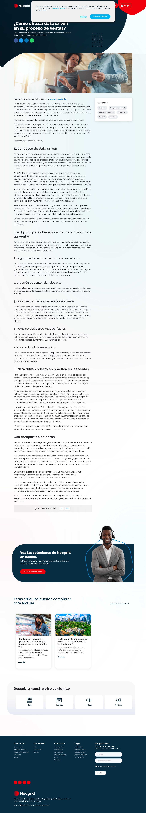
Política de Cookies (80, 749)
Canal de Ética (79, 747)
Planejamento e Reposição (117, 108)
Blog (35, 747)
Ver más (21, 662)
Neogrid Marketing (58, 99)
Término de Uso (79, 757)
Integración (102, 108)
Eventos (36, 752)
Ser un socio (17, 754)
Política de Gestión (80, 752)
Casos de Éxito (38, 749)
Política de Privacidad (81, 754)
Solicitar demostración (33, 572)
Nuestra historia (18, 747)
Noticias (16, 757)
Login (126, 6)
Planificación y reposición (106, 112)
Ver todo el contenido (119, 604)
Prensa (56, 757)
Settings (83, 17)
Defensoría (57, 760)
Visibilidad (113, 117)
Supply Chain (122, 112)
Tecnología (102, 117)
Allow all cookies (100, 17)
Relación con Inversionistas (21, 752)
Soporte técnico (58, 749)
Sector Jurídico (58, 752)
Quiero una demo (59, 747)
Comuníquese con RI (60, 754)
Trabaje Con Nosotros (20, 749)
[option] (33, 641)
